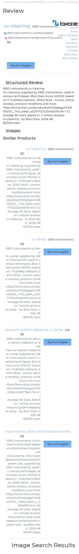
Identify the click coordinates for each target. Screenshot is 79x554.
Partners (72, 46)
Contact (72, 50)
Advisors (72, 43)
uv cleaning (36, 149)
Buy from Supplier (21, 65)
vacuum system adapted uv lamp (34, 330)
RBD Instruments (45, 26)
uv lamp (39, 239)
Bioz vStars (70, 58)
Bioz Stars (71, 54)
